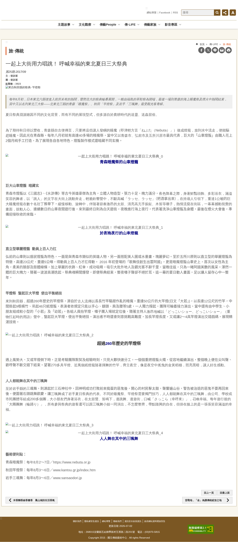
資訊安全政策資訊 (133, 521)
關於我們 (77, 521)
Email (222, 50)
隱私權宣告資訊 (91, 521)
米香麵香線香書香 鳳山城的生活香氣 (34, 500)
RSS (175, 12)
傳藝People (108, 24)
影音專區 (171, 24)
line (215, 50)
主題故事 (64, 24)
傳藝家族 (150, 24)
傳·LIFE (130, 24)
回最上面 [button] (225, 492)
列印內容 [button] (228, 50)
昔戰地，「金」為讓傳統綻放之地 (205, 500)
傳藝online (26, 10)
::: (146, 8)
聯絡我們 (117, 521)
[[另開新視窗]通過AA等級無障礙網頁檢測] (201, 529)
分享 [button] (225, 12)
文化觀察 (85, 24)
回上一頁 (209, 492)
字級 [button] (233, 12)
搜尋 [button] (217, 12)
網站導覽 (151, 12)
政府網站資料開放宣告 (154, 521)
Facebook (164, 12)
